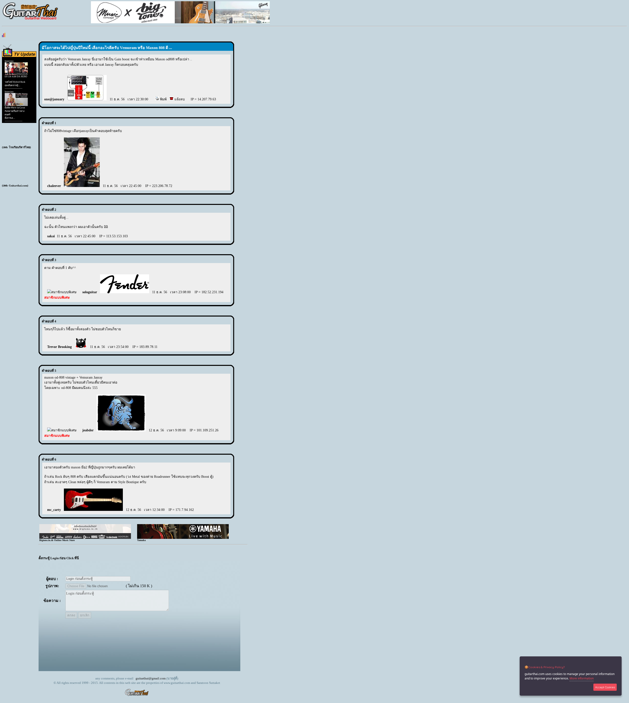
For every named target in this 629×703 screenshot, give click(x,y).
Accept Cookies (605, 687)
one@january (54, 99)
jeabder (88, 430)
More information (582, 678)
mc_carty (54, 510)
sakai (51, 236)
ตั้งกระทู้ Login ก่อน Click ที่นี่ (59, 558)
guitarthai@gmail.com (151, 678)
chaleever (54, 186)
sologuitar (89, 292)
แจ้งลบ (179, 99)
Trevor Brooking (59, 347)
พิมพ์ (163, 99)
